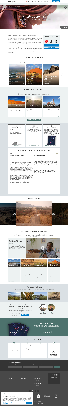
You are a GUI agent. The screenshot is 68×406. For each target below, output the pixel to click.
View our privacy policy (22, 400)
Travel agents (23, 380)
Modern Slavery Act (37, 383)
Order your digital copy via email (50, 145)
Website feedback (10, 378)
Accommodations (40, 31)
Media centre (36, 386)
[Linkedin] (38, 391)
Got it (29, 402)
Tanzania (23, 299)
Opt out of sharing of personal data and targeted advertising (8, 403)
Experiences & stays (15, 185)
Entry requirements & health (17, 191)
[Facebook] (30, 391)
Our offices (9, 375)
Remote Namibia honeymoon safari (32, 77)
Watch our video (16, 145)
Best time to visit (55, 31)
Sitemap (9, 380)
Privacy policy (36, 380)
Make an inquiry (51, 44)
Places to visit (32, 31)
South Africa (11, 299)
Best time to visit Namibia (33, 145)
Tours (19, 31)
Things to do (47, 31)
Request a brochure (51, 47)
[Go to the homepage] (12, 1)
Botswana (37, 299)
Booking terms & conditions (38, 376)
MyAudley (9, 376)
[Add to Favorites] (65, 7)
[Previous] (6, 74)
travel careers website (54, 382)
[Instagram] (33, 391)
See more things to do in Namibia (34, 119)
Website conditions (37, 375)
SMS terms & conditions (38, 378)
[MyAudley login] (32, 1)
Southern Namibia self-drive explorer (50, 77)
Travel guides (24, 31)
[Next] (62, 74)
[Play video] (43, 248)
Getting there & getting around (18, 188)
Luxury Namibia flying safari (15, 77)
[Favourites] (30, 1)
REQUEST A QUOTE (56, 1)
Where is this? (64, 27)
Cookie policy (36, 381)
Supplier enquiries (24, 378)
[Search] (59, 4)
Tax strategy (36, 385)
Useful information (24, 375)
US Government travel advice (25, 376)
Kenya (49, 299)
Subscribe (57, 367)
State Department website (40, 172)
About (11, 153)
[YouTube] (35, 391)
